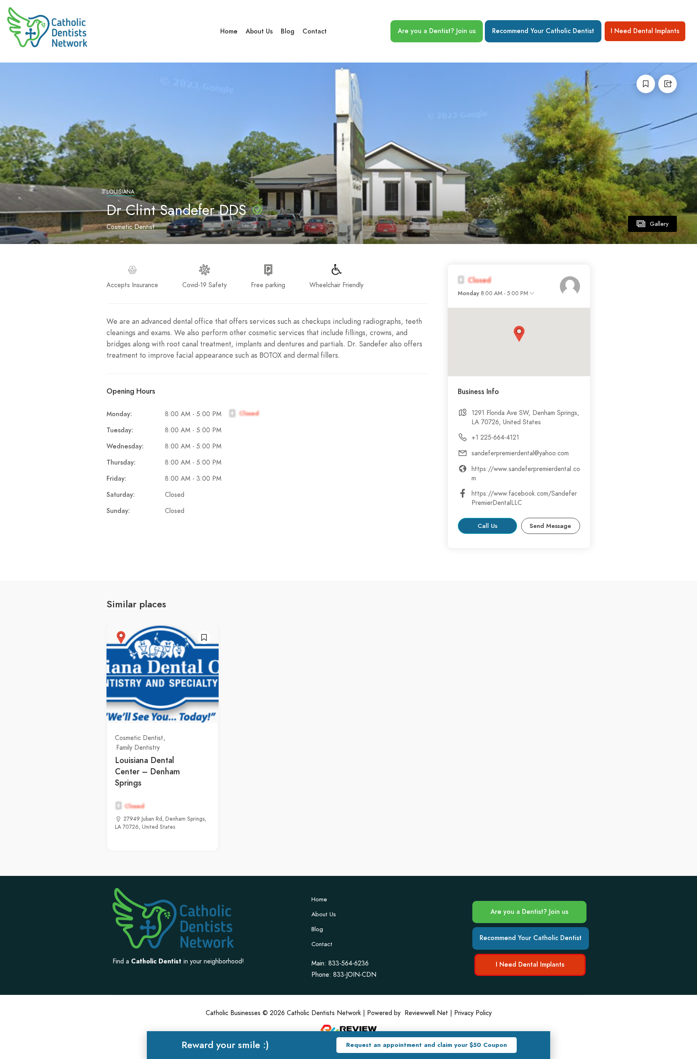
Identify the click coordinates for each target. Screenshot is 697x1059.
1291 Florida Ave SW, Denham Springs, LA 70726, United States (525, 418)
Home (229, 31)
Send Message (550, 526)
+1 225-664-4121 (495, 437)
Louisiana (120, 192)
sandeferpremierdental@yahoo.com (520, 453)
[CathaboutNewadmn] (570, 286)
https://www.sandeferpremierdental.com (526, 474)
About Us (259, 31)
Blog (287, 31)
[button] (426, 1045)
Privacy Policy (473, 1013)
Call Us (487, 526)
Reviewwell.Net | (428, 1013)
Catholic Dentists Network (324, 1013)
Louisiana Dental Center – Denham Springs (147, 771)
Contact (315, 31)
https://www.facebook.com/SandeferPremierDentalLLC (524, 498)
